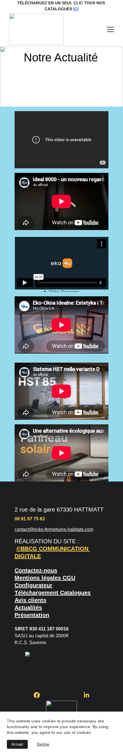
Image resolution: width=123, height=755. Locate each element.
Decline (43, 744)
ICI (75, 9)
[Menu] (110, 29)
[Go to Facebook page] (39, 695)
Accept (17, 744)
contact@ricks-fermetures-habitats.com (54, 529)
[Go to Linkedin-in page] (87, 695)
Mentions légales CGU (45, 578)
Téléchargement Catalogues (53, 593)
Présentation (32, 615)
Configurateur (33, 585)
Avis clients (30, 600)
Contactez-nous (36, 570)
